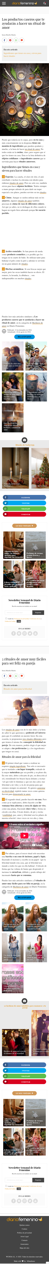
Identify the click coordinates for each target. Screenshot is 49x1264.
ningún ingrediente (18, 766)
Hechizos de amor (21, 886)
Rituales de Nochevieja (25, 445)
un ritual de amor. (32, 149)
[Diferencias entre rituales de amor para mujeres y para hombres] (13, 400)
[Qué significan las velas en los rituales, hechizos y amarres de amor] (13, 431)
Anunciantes (24, 1244)
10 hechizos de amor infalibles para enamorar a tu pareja (25, 1007)
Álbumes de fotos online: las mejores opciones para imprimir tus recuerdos (13, 554)
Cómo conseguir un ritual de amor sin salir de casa (35, 957)
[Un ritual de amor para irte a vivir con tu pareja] (13, 961)
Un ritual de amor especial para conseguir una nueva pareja (36, 926)
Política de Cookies (10, 621)
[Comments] (22, 40)
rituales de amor (16, 182)
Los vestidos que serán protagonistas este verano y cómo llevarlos (35, 583)
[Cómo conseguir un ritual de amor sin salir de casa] (36, 961)
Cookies (24, 1229)
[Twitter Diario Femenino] (30, 633)
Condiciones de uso (34, 619)
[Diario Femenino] (24, 4)
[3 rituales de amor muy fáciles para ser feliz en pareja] (13, 369)
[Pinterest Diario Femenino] (19, 633)
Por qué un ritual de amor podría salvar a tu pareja (12, 926)
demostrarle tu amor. (22, 794)
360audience (31, 1261)
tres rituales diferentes (32, 738)
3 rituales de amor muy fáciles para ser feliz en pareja (12, 365)
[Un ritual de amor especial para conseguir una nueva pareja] (36, 930)
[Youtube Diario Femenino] (35, 633)
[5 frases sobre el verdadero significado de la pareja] (13, 992)
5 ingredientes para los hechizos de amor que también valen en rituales (35, 395)
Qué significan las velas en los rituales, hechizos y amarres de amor (12, 426)
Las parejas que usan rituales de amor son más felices (35, 365)
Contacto (24, 1240)
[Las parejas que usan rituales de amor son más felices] (36, 369)
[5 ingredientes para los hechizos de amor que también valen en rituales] (36, 400)
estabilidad (7, 814)
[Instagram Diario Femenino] (24, 633)
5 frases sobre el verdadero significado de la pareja (12, 988)
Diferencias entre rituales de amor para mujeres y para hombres (11, 395)
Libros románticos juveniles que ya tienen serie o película (13, 584)
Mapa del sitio (24, 1248)
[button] (7, 4)
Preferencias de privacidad (21, 619)
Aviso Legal (24, 1236)
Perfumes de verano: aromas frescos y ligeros (35, 555)
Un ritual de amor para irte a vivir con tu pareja (12, 957)
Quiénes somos (24, 1225)
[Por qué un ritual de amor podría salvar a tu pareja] (13, 930)
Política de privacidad (24, 1233)
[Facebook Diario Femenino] (13, 633)
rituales (43, 192)
